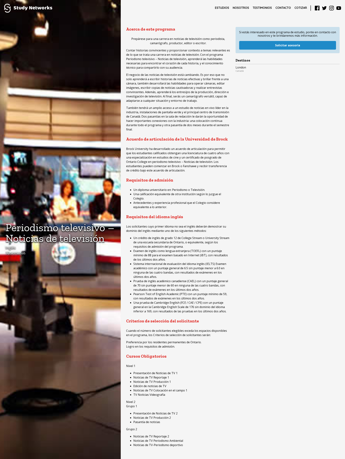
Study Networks (28, 8)
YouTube (338, 8)
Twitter (324, 8)
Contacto (283, 8)
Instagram (331, 8)
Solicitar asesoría (287, 45)
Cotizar (301, 8)
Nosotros (241, 8)
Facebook (317, 8)
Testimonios (262, 8)
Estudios (222, 8)
